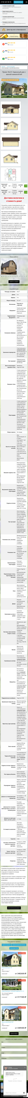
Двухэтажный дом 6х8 (7, 1022)
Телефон (3, 1047)
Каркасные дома (11, 66)
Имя (2, 1042)
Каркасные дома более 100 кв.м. (19, 944)
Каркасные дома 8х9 (7, 944)
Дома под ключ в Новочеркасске (16, 29)
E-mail (2, 1053)
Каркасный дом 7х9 (7, 967)
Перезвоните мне (18, 2)
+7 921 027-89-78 (6, 2)
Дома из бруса (14, 1033)
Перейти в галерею (14, 281)
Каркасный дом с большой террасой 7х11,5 (13, 991)
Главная (3, 66)
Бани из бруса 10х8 (14, 948)
